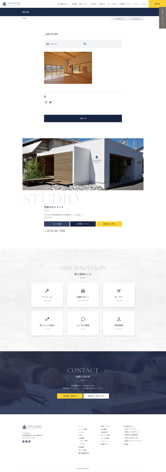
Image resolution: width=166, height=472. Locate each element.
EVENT (136, 4)
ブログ (81, 435)
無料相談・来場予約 (69, 396)
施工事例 (103, 429)
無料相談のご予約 (109, 224)
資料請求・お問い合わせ (96, 396)
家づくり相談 (83, 450)
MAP (78, 215)
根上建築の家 (63, 4)
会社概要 (125, 4)
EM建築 (74, 4)
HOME (24, 18)
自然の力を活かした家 (131, 438)
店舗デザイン (105, 444)
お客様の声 (102, 4)
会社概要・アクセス (82, 224)
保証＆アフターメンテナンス (133, 441)
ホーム (81, 426)
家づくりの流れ (112, 4)
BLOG (143, 4)
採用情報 (81, 447)
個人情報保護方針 (84, 453)
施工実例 (93, 4)
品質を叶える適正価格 (131, 435)
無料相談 (157, 4)
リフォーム (104, 441)
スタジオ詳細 (56, 224)
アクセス (82, 444)
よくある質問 (105, 438)
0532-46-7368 (56, 230)
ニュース (81, 432)
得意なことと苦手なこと (132, 432)
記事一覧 (83, 118)
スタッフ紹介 (84, 441)
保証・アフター (83, 4)
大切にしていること (130, 429)
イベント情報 (83, 429)
